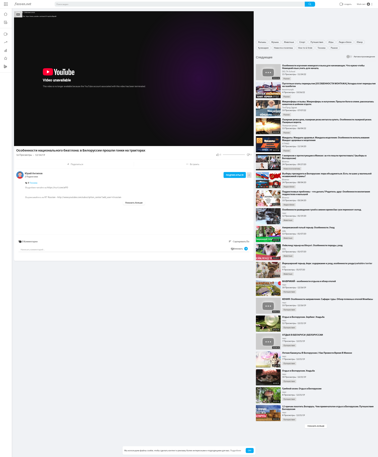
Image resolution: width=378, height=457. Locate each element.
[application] (134, 78)
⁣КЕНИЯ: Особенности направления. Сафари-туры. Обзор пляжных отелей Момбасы (327, 299)
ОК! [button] (249, 450)
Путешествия (317, 42)
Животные (289, 42)
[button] (365, 4)
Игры (331, 42)
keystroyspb (288, 89)
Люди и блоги (345, 42)
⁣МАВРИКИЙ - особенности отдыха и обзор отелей (309, 281)
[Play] (17, 142)
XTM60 (285, 143)
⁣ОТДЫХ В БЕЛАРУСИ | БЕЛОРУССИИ (302, 334)
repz (284, 213)
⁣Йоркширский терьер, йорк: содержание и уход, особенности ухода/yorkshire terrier (327, 263)
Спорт (302, 42)
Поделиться (77, 164)
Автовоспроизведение (364, 56)
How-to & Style (305, 48)
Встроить (194, 164)
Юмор (360, 42)
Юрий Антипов (34, 173)
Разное (334, 48)
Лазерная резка (289, 125)
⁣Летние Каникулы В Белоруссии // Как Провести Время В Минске (317, 352)
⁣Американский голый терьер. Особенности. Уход (308, 227)
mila (284, 231)
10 (239, 142)
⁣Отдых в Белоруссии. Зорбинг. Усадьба (303, 317)
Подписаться (234, 175)
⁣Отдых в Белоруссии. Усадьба (298, 370)
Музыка (275, 42)
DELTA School (288, 71)
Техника (321, 48)
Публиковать (237, 248)
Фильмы (262, 42)
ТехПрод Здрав (289, 107)
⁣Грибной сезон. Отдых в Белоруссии (301, 388)
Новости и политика (283, 48)
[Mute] (244, 142)
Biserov (285, 161)
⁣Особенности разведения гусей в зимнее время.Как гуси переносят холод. (321, 209)
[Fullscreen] (249, 142)
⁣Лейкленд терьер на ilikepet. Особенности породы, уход (312, 245)
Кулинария (263, 48)
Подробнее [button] (235, 450)
